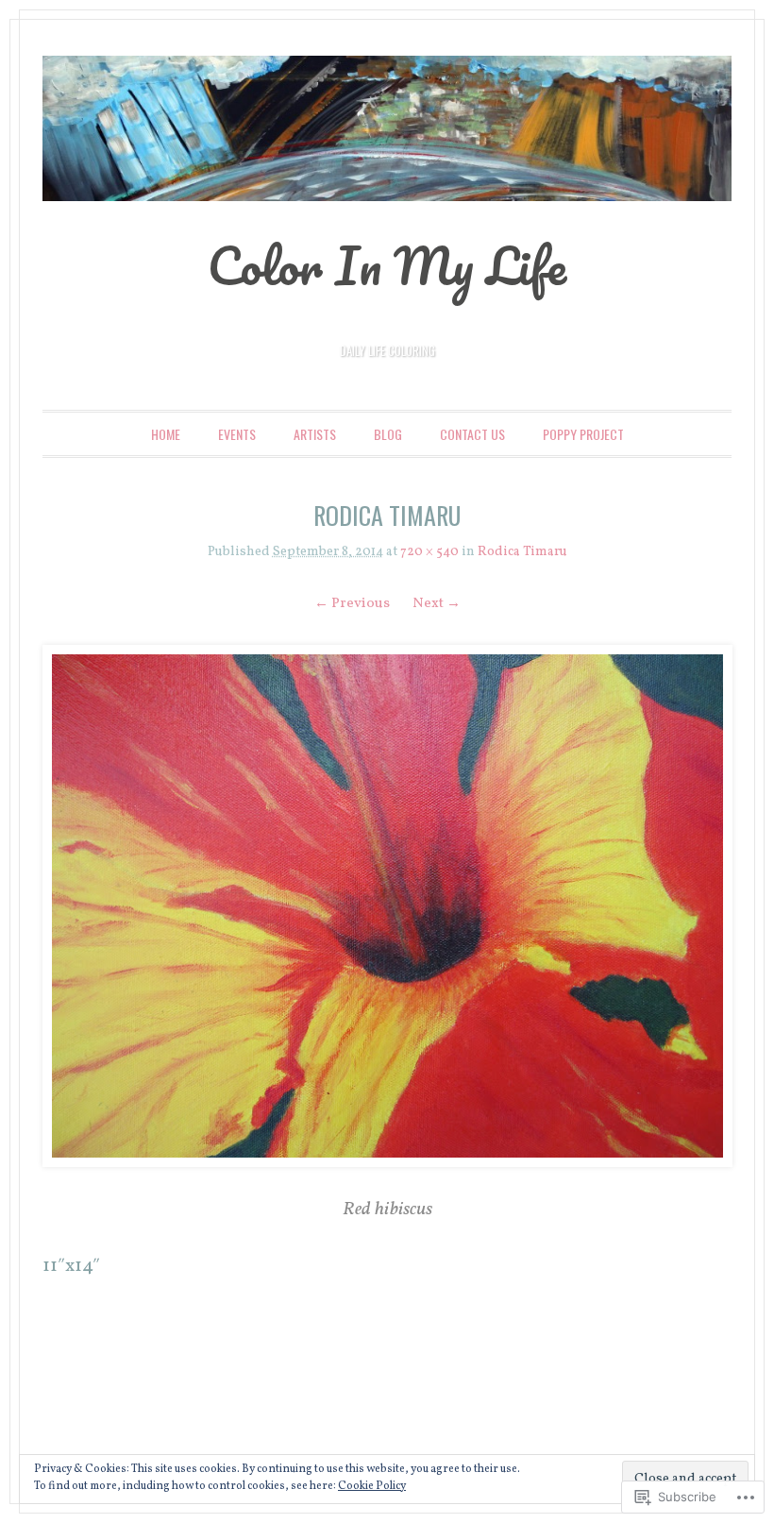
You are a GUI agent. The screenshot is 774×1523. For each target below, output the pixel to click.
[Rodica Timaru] (386, 906)
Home (165, 434)
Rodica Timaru (522, 552)
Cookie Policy (372, 1486)
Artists (315, 434)
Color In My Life (387, 265)
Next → (436, 604)
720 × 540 (429, 552)
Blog (388, 434)
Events (237, 434)
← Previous (352, 604)
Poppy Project (583, 434)
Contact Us (472, 434)
